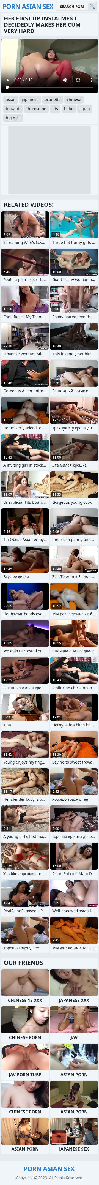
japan (84, 108)
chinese (74, 99)
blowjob (13, 108)
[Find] (92, 6)
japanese (30, 99)
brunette (53, 99)
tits (55, 108)
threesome (36, 108)
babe (68, 108)
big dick (13, 117)
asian (11, 99)
